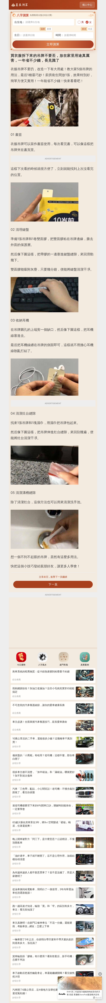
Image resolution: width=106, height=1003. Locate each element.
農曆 (49, 29)
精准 (84, 29)
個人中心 (87, 4)
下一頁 (53, 584)
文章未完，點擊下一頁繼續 (53, 576)
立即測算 (53, 44)
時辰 (90, 29)
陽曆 (43, 29)
